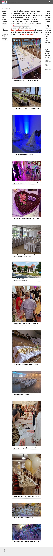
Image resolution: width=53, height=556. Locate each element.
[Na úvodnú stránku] (4, 3)
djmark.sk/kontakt (27, 34)
